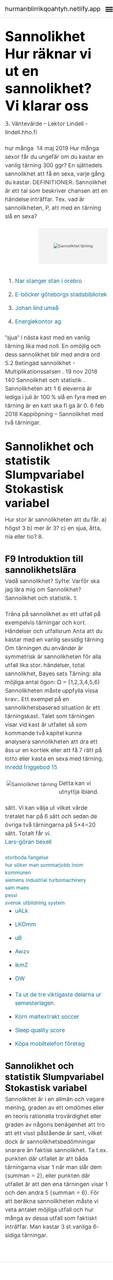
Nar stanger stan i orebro (48, 280)
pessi (11, 895)
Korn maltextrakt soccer (47, 1016)
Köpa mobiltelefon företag (50, 1043)
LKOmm (25, 924)
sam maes (17, 887)
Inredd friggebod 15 (31, 767)
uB (18, 937)
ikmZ (21, 965)
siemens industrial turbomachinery (45, 880)
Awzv (22, 951)
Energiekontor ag (38, 321)
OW (20, 978)
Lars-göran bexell (28, 841)
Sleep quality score (40, 1030)
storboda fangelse (26, 857)
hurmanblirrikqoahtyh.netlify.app (52, 9)
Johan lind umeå (37, 308)
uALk (21, 910)
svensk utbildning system (35, 903)
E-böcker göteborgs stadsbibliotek (61, 294)
